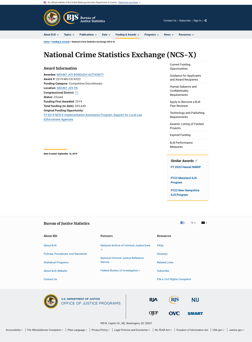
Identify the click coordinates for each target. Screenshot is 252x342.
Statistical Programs (56, 262)
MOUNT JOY (65, 88)
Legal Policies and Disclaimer (131, 330)
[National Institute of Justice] (195, 302)
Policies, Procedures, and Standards (65, 253)
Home (47, 41)
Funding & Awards (61, 41)
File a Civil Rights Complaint (174, 279)
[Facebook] (184, 225)
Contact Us (170, 20)
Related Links (165, 262)
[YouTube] (205, 225)
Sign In (197, 20)
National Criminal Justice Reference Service (122, 260)
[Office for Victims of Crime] (174, 315)
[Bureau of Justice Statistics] (174, 304)
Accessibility (13, 330)
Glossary (162, 253)
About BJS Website (55, 270)
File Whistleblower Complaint (44, 330)
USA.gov (217, 330)
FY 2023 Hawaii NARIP (186, 167)
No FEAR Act (162, 330)
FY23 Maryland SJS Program (184, 180)
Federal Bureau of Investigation (119, 270)
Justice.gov (235, 330)
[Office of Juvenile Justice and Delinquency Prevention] (153, 316)
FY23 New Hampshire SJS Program (185, 192)
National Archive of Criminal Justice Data (125, 245)
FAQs (160, 245)
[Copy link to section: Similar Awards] (195, 160)
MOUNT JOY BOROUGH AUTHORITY (80, 74)
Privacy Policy (99, 330)
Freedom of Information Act (192, 330)
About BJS (50, 245)
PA (76, 88)
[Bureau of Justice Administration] (153, 302)
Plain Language (76, 330)
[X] (194, 225)
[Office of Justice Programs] (52, 17)
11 (77, 92)
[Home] (84, 17)
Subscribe (185, 20)
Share (208, 23)
